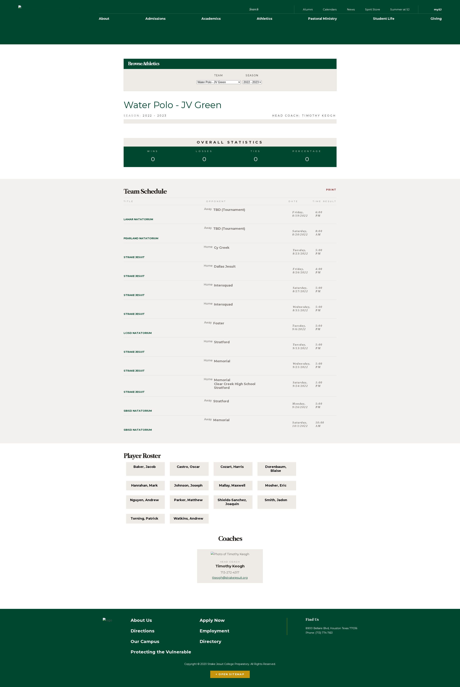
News (351, 9)
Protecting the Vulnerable (161, 651)
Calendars (330, 9)
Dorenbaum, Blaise (275, 469)
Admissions (155, 19)
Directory (210, 641)
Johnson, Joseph (188, 485)
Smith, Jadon (276, 500)
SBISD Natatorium (138, 410)
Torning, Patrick (144, 519)
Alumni (308, 9)
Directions (142, 630)
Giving (436, 19)
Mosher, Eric (275, 485)
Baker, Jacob (145, 467)
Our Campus (145, 641)
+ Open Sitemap (230, 674)
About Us (141, 620)
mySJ (437, 9)
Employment (214, 630)
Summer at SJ (400, 9)
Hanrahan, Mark (144, 485)
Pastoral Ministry (322, 19)
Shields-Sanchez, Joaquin (232, 502)
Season (252, 75)
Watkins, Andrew (188, 519)
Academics (211, 19)
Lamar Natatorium (138, 219)
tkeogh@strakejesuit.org (230, 577)
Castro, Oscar (188, 467)
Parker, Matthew (188, 500)
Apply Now (212, 620)
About (104, 19)
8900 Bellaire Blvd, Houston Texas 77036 (331, 628)
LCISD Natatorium (138, 333)
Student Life (383, 19)
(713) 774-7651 (324, 632)
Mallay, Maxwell (232, 485)
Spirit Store (372, 9)
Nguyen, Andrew (144, 500)
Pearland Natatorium (141, 238)
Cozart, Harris (232, 467)
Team (218, 75)
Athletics (264, 19)
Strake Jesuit (134, 257)
